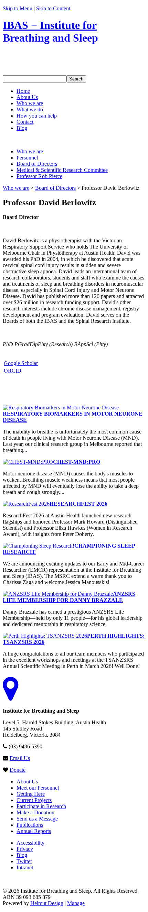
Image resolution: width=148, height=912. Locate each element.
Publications (30, 825)
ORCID (12, 371)
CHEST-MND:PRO (76, 462)
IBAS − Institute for (50, 31)
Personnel (27, 158)
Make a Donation (35, 812)
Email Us (20, 758)
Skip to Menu (17, 8)
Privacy (25, 849)
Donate (17, 770)
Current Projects (34, 800)
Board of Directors (37, 164)
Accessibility (30, 843)
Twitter (24, 861)
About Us (27, 781)
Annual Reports (34, 831)
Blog (22, 855)
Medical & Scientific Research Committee (62, 170)
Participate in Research (41, 806)
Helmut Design (46, 903)
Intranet (25, 867)
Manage (76, 903)
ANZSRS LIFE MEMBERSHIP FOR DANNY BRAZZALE (69, 597)
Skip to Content (53, 8)
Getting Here (31, 794)
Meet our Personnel (38, 788)
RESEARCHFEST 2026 (78, 504)
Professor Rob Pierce (39, 176)
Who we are (30, 151)
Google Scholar (21, 363)
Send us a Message (37, 819)
